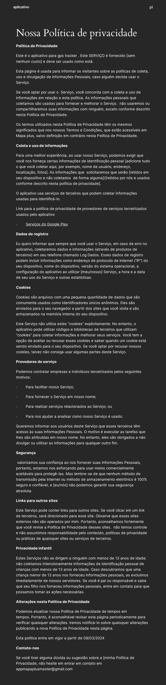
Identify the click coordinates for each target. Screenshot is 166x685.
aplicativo (21, 7)
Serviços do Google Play (47, 224)
